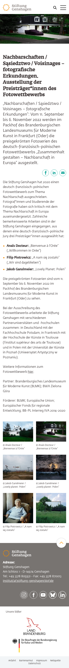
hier (30, 372)
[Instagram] (24, 595)
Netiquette (55, 661)
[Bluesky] (53, 595)
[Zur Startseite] (17, 8)
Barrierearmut (26, 661)
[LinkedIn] (54, 172)
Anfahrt (12, 661)
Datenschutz (34, 663)
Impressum (41, 661)
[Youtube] (43, 595)
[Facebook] (45, 172)
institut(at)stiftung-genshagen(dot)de (28, 581)
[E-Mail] (62, 172)
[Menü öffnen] (59, 8)
